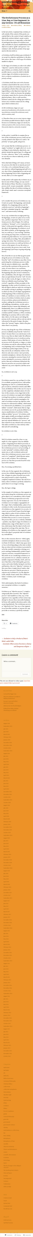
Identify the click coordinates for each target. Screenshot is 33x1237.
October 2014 (7, 991)
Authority (6, 1075)
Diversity (6, 1097)
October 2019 (7, 832)
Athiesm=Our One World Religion (12, 706)
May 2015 (6, 971)
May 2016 (6, 939)
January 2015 (7, 982)
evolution (15, 25)
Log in (5, 1200)
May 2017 (6, 906)
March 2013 (7, 1042)
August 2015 (7, 963)
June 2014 (6, 1001)
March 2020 (7, 819)
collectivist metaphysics (10, 1089)
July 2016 (6, 933)
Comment (25, 674)
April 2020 (6, 816)
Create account (8, 1198)
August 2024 (7, 753)
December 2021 (8, 791)
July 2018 (6, 873)
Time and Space (8, 1173)
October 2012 (7, 1056)
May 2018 (6, 879)
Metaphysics (7, 1138)
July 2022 (6, 781)
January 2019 (7, 857)
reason (5, 1152)
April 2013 (6, 1040)
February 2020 (7, 821)
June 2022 (6, 783)
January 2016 (7, 950)
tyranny (6, 1175)
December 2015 (8, 952)
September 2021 (8, 800)
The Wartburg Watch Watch (11, 1170)
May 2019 (6, 846)
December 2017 (8, 892)
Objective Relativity (9, 1146)
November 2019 (8, 830)
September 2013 (8, 1026)
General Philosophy (9, 1116)
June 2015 (6, 969)
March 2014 (7, 1010)
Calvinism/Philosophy (10, 1081)
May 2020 (6, 813)
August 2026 (7, 723)
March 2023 (7, 778)
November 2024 (8, 745)
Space (5, 1163)
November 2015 (8, 955)
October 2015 (7, 958)
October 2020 (7, 802)
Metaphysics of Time (9, 1141)
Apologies (6, 1070)
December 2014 (8, 985)
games (5, 1114)
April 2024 (6, 764)
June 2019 (6, 843)
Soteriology (7, 1160)
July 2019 (6, 841)
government (7, 1122)
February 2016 (7, 947)
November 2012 (8, 1053)
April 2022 (6, 789)
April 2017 (6, 909)
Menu (3, 11)
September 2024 (8, 751)
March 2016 (7, 944)
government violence (9, 1125)
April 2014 (6, 1007)
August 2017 (7, 901)
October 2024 (7, 748)
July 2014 (6, 999)
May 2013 (6, 1037)
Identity (6, 1127)
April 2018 (6, 881)
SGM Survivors (7, 1220)
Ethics (5, 1103)
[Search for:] (29, 11)
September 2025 (8, 726)
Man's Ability (7, 1135)
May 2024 (6, 761)
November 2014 (8, 988)
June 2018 (6, 876)
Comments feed (8, 1206)
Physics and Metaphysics (10, 1149)
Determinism (7, 1092)
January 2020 (7, 824)
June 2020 (6, 811)
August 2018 (7, 871)
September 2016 (8, 928)
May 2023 (6, 772)
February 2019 (7, 854)
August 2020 (7, 805)
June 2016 (6, 936)
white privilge (7, 1186)
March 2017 (7, 911)
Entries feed (7, 1203)
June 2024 (6, 759)
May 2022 (6, 786)
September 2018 (8, 868)
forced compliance (9, 1111)
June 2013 (6, 1034)
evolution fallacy (6, 27)
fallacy (20, 25)
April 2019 (6, 849)
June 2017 (6, 903)
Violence (6, 1181)
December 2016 (8, 920)
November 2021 (8, 794)
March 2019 (7, 851)
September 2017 (8, 898)
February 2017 (7, 914)
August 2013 (7, 1029)
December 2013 (8, 1018)
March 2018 (7, 884)
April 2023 (6, 775)
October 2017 (7, 895)
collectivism (7, 1086)
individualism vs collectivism (11, 1130)
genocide (6, 1119)
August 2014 (7, 996)
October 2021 (7, 797)
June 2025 (6, 731)
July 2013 (6, 1031)
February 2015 (7, 980)
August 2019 (7, 838)
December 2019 (8, 827)
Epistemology (7, 1100)
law (4, 1133)
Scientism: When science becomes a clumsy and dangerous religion (17, 645)
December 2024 (8, 742)
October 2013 (7, 1023)
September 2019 (8, 835)
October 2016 (7, 925)
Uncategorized (7, 1178)
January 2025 (7, 740)
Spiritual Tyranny (8, 1223)
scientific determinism (10, 1155)
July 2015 (6, 966)
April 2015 (6, 974)
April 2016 (6, 941)
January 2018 (7, 890)
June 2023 (6, 770)
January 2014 (7, 1015)
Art (4, 1073)
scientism (6, 1157)
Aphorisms (6, 1067)
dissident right (7, 1095)
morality (6, 1144)
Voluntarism (7, 1184)
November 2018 (8, 862)
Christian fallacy (8, 1084)
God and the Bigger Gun (10, 694)
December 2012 (8, 1051)
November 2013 (8, 1021)
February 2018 (7, 887)
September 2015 (8, 961)
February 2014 (7, 1012)
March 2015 (7, 977)
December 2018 (8, 860)
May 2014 (6, 1004)
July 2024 (6, 756)
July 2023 (6, 767)
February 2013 (7, 1045)
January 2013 (7, 1048)
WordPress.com (8, 1209)
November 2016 (8, 922)
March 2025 (7, 734)
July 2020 (6, 808)
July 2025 (6, 729)
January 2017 (7, 917)
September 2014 (8, 993)
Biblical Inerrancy (8, 1078)
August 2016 (7, 931)
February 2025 (7, 737)
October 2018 (7, 865)
